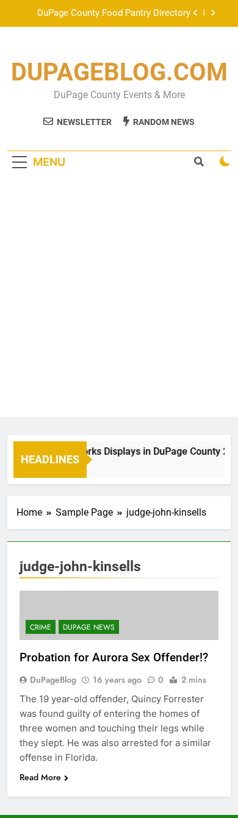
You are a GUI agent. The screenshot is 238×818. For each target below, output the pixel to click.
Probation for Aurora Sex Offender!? (114, 657)
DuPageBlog (53, 680)
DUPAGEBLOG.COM (119, 72)
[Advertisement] (119, 298)
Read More (40, 777)
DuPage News (89, 627)
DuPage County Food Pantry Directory (113, 13)
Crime (40, 627)
